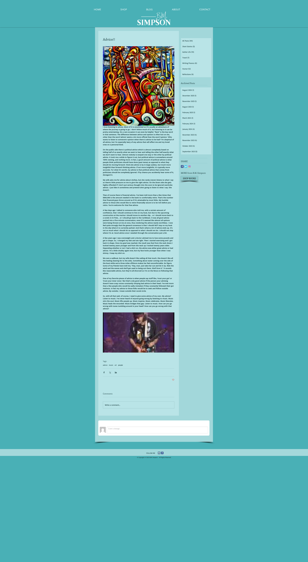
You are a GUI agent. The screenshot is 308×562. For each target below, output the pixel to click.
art (116, 365)
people (120, 365)
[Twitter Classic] (185, 166)
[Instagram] (189, 166)
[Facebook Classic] (182, 166)
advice (105, 365)
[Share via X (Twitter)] (110, 372)
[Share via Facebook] (104, 372)
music (111, 365)
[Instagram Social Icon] (159, 453)
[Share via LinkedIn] (116, 372)
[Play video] (138, 332)
